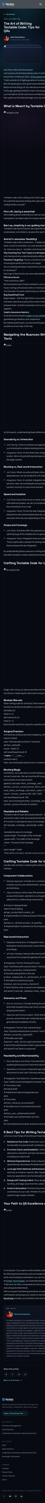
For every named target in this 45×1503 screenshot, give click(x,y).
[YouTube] (10, 1496)
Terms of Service (8, 1476)
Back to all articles (11, 1380)
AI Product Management (11, 1426)
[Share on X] (12, 1374)
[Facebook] (4, 1496)
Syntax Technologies (15, 1281)
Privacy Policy (7, 1472)
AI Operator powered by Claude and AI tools (19, 1433)
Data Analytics (8, 1429)
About (4, 1480)
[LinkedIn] (21, 1496)
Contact (5, 1468)
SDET (4, 1445)
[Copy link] (25, 1374)
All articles (10, 14)
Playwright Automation (11, 1456)
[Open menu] (40, 4)
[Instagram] (16, 1496)
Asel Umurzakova (22, 1314)
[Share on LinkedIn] (18, 1374)
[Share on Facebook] (6, 1374)
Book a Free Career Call (15, 1413)
